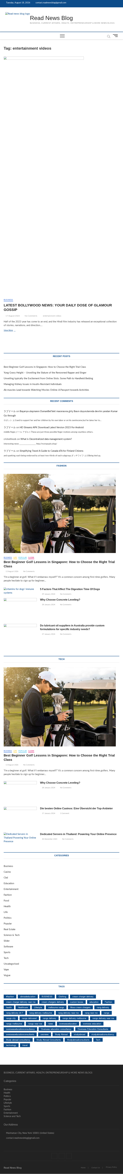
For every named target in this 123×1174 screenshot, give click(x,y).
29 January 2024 (48, 594)
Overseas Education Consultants (93, 1029)
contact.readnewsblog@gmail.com (50, 3)
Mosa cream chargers (80, 1007)
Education (9, 883)
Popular (22, 557)
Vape (6, 969)
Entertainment (11, 889)
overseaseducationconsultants (20, 1034)
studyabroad (79, 1034)
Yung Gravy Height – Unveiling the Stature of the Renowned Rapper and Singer (45, 373)
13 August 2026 (11, 571)
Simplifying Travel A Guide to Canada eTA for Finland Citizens (51, 451)
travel (25, 1045)
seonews (45, 1034)
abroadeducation (27, 996)
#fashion (10, 996)
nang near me (91, 1012)
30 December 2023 (49, 839)
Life (15, 557)
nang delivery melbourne (40, 1012)
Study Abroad (61, 1034)
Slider (31, 557)
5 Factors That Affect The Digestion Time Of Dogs (70, 589)
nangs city (11, 1018)
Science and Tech (12, 1116)
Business (8, 300)
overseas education (92, 1023)
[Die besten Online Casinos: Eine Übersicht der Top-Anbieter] (20, 818)
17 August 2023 (12, 316)
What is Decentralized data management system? (46, 439)
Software (8, 946)
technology (11, 1045)
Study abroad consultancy (18, 1039)
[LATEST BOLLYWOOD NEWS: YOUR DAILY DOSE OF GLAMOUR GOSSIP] (61, 176)
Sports (7, 952)
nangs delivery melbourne (74, 1018)
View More (14, 330)
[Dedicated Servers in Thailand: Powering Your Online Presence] (20, 837)
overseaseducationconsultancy (20, 1029)
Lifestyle (38, 1007)
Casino (7, 872)
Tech (6, 958)
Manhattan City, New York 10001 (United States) (29, 1133)
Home (83, 1168)
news (50, 1023)
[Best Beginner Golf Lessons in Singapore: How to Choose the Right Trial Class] (61, 513)
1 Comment (64, 813)
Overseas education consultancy (56, 1029)
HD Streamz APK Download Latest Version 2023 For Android (52, 427)
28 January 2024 (48, 605)
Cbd (6, 878)
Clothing (62, 996)
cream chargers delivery (53, 1001)
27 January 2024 (48, 634)
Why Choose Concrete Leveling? (60, 599)
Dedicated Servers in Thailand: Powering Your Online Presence (78, 834)
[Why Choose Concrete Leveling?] (20, 609)
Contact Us (95, 1168)
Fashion (8, 895)
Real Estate (9, 929)
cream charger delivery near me (20, 1001)
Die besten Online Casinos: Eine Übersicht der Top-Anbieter (76, 808)
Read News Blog (51, 18)
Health (7, 906)
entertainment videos (52, 316)
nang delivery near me (68, 1012)
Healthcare (23, 1007)
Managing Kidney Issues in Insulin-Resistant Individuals (33, 384)
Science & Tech (12, 935)
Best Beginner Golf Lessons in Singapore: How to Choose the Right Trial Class (45, 367)
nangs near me (35, 1023)
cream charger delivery (83, 996)
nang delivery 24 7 (14, 1012)
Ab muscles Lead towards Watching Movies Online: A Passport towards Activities (46, 390)
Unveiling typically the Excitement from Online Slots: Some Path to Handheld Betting (48, 378)
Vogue (7, 975)
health (9, 1007)
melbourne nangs (56, 1007)
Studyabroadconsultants (78, 1039)
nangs (106, 1012)
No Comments (30, 316)
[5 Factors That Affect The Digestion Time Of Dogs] (20, 591)
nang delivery (103, 1007)
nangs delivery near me (103, 1018)
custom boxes (76, 1001)
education (94, 1001)
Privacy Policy (111, 1167)
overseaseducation (68, 1023)
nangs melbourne (14, 1023)
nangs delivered (29, 1018)
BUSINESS (47, 996)
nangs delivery (49, 1018)
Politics (8, 918)
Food (6, 900)
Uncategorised (11, 964)
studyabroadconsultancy (102, 1034)
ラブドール (10, 411)
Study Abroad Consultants (49, 1039)
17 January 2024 (48, 813)
